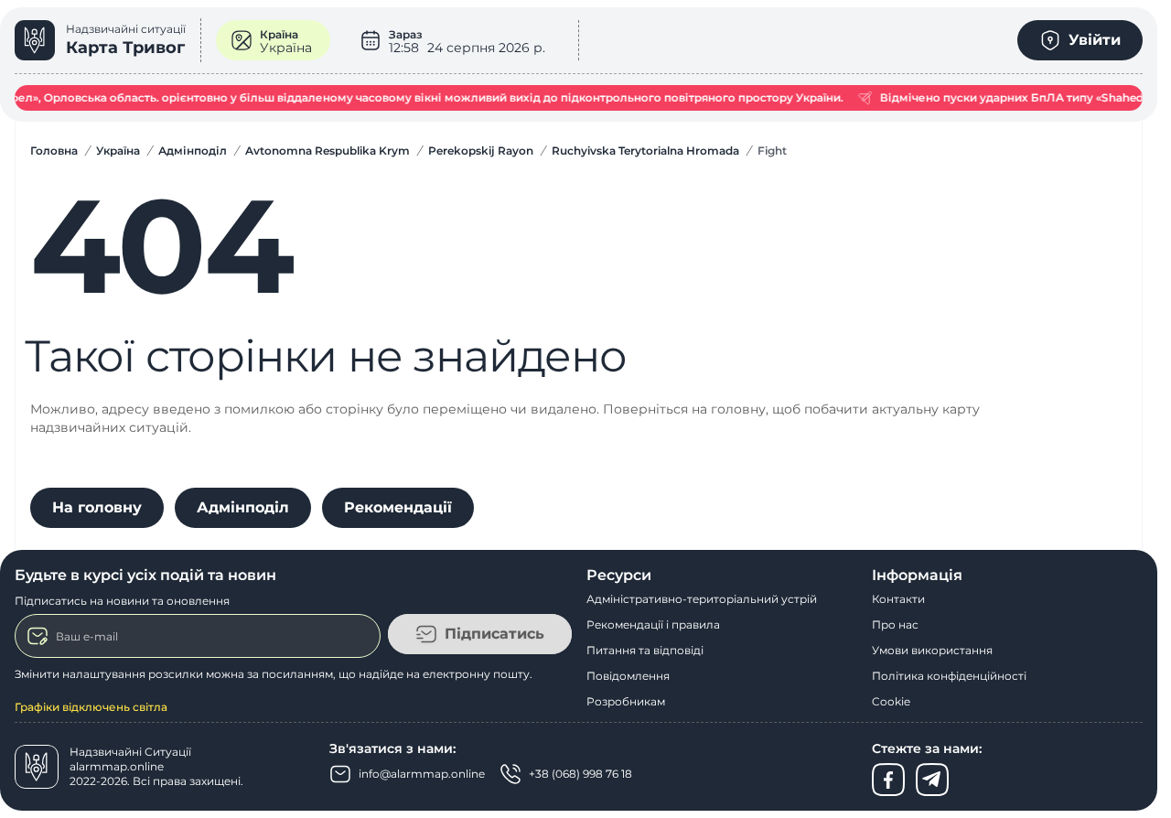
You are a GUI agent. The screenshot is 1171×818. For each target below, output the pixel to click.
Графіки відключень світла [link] (91, 707)
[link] (108, 40)
